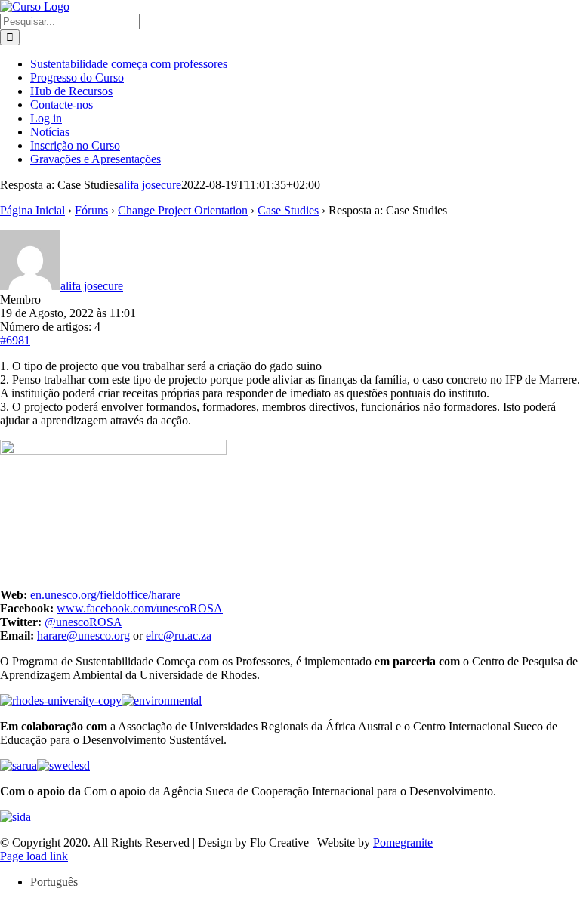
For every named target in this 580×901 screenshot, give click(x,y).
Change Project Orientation (183, 210)
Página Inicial (32, 210)
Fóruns (91, 210)
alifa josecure (150, 184)
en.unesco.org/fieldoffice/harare (105, 594)
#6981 (15, 340)
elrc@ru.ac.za (178, 635)
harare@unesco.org (83, 635)
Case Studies (288, 210)
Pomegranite (403, 842)
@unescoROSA (83, 622)
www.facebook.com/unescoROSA (140, 608)
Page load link (34, 856)
